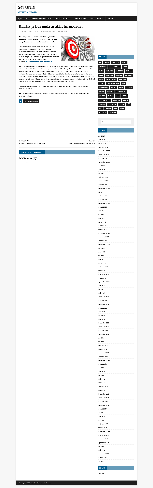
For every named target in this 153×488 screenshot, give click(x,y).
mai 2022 (101, 255)
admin (37, 31)
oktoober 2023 (103, 199)
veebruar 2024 (103, 196)
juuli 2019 (101, 338)
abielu (106, 63)
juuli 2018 (101, 368)
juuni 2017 (101, 416)
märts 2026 (102, 143)
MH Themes (47, 483)
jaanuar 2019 (102, 349)
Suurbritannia (104, 100)
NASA (121, 88)
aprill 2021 (101, 293)
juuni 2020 (101, 311)
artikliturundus (31, 101)
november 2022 (103, 237)
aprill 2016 (101, 450)
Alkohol (115, 63)
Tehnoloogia (80, 18)
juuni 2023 (101, 210)
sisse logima (51, 163)
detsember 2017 (103, 394)
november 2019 (103, 326)
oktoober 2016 (103, 439)
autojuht (102, 67)
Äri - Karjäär (47, 31)
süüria (125, 100)
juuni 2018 (101, 371)
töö (128, 104)
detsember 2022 (104, 233)
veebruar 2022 (103, 267)
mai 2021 (101, 289)
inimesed (128, 75)
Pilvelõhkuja (121, 92)
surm (124, 96)
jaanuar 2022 (102, 270)
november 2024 (103, 181)
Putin (110, 96)
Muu (110, 18)
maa (123, 83)
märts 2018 (102, 382)
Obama (101, 92)
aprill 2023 (101, 218)
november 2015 (103, 454)
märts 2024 (102, 192)
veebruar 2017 (103, 424)
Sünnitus (116, 100)
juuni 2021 (101, 285)
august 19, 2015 (27, 31)
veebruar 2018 (103, 386)
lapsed (101, 83)
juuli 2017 (101, 413)
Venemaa (108, 108)
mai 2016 (101, 446)
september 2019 (104, 334)
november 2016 (103, 435)
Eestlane (109, 71)
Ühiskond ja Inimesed (40, 18)
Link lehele (101, 473)
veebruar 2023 (103, 225)
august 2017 (102, 409)
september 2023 (104, 203)
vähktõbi (102, 113)
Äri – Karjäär (95, 18)
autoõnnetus (115, 67)
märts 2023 (102, 222)
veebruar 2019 (103, 345)
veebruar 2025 (103, 177)
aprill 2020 (101, 319)
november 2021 (103, 274)
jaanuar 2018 (102, 390)
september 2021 (104, 282)
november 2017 (103, 397)
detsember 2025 (104, 151)
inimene (119, 75)
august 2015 (102, 457)
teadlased (112, 104)
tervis (121, 104)
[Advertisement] (57, 121)
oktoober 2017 (103, 401)
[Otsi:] (115, 122)
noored (129, 88)
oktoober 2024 (103, 184)
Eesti (101, 71)
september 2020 (104, 304)
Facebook (119, 71)
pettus (109, 92)
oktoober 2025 (103, 158)
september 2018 (104, 360)
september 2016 (104, 442)
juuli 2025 (101, 166)
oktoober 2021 (103, 278)
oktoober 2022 (103, 240)
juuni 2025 (101, 169)
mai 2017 (101, 420)
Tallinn (102, 104)
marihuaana (103, 88)
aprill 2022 (101, 259)
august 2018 (102, 364)
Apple (124, 63)
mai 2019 (101, 341)
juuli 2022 (101, 248)
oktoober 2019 (103, 330)
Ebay (125, 67)
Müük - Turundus (57, 31)
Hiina (101, 75)
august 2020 (102, 308)
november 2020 (103, 296)
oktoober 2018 (103, 356)
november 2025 (103, 154)
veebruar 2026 (103, 147)
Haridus (129, 71)
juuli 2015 (101, 461)
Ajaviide (21, 18)
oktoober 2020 (103, 300)
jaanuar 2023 (102, 229)
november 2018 (103, 353)
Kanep (101, 79)
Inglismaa (109, 75)
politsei (102, 96)
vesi (115, 108)
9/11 (100, 63)
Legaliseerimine (113, 83)
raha (117, 96)
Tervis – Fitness (63, 18)
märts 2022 (102, 263)
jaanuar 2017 (102, 427)
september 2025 (104, 162)
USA (100, 108)
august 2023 (102, 207)
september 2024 (104, 188)
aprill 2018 (101, 379)
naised (113, 88)
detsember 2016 (104, 431)
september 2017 (103, 405)
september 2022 (104, 244)
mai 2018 (101, 375)
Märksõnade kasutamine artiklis (39, 61)
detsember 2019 (104, 323)
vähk (122, 108)
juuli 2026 (101, 136)
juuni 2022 (101, 252)
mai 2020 (101, 315)
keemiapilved (111, 79)
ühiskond (112, 113)
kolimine (122, 79)
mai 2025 (101, 173)
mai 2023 (101, 214)
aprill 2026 (101, 139)
